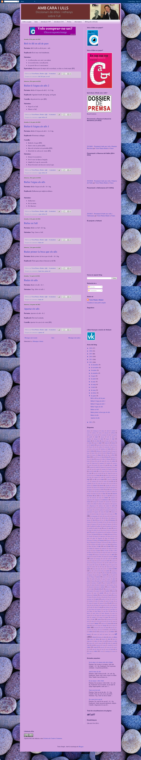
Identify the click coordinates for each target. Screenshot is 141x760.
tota (116, 629)
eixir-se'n (94, 497)
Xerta (88, 653)
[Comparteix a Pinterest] (70, 74)
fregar (88, 524)
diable (110, 489)
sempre (101, 617)
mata (99, 552)
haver (90, 534)
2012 (91, 362)
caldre (113, 461)
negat (88, 566)
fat (107, 514)
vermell (109, 645)
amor (90, 443)
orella (107, 571)
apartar (40, 332)
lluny (95, 546)
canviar (95, 465)
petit (100, 583)
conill (102, 477)
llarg (106, 538)
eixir (88, 497)
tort (105, 629)
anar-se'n (107, 443)
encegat (95, 501)
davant (101, 485)
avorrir (96, 449)
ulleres (97, 639)
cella (116, 471)
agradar (115, 435)
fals (93, 514)
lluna (90, 546)
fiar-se (113, 516)
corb (98, 479)
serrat (99, 619)
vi (89, 649)
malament (97, 548)
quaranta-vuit (90, 599)
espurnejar (89, 512)
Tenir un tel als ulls (94, 690)
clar (104, 473)
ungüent (110, 641)
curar (99, 483)
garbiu (96, 528)
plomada (91, 587)
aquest (98, 445)
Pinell (113, 583)
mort (108, 561)
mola (104, 558)
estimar (113, 512)
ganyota (115, 526)
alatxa (113, 437)
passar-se (105, 577)
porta (103, 591)
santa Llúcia (96, 613)
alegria (107, 439)
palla (103, 573)
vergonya (98, 645)
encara (89, 501)
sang (100, 607)
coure (113, 479)
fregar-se (94, 524)
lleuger (99, 542)
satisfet (88, 615)
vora (102, 651)
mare (98, 550)
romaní (102, 605)
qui (108, 599)
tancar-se (104, 623)
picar (108, 583)
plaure (111, 585)
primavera (89, 595)
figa (92, 518)
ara (102, 445)
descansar (113, 487)
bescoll (113, 453)
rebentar (91, 601)
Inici (53, 338)
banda (104, 451)
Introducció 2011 (59, 22)
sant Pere (106, 611)
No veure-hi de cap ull (95, 699)
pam (108, 573)
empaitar (113, 497)
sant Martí (112, 609)
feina (111, 514)
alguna (89, 441)
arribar (100, 447)
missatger (98, 558)
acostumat (103, 435)
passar (98, 577)
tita (91, 629)
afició (109, 435)
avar (88, 449)
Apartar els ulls (31, 308)
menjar (90, 554)
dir (93, 491)
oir (90, 571)
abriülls (113, 431)
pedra (98, 579)
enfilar (94, 503)
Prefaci (69, 22)
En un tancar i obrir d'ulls (96, 681)
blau (109, 455)
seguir (108, 615)
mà (99, 546)
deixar (113, 485)
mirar (115, 556)
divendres (102, 491)
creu (100, 481)
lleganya (102, 540)
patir (110, 577)
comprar (96, 477)
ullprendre (89, 641)
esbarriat (102, 507)
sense (106, 617)
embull (106, 497)
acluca (100, 433)
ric (114, 603)
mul (105, 562)
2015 (91, 354)
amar (107, 441)
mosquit (113, 560)
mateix (109, 552)
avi (92, 449)
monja (92, 560)
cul (114, 481)
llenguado (93, 542)
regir (112, 601)
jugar (88, 538)
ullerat (91, 639)
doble (108, 491)
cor (93, 479)
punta (90, 597)
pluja (113, 587)
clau (114, 473)
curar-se (105, 483)
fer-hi (101, 516)
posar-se (89, 593)
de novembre (95, 367)
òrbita (102, 571)
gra (109, 530)
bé (100, 453)
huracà (96, 536)
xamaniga (107, 651)
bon (103, 457)
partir (114, 575)
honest (111, 534)
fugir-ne (109, 524)
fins (94, 520)
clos (93, 475)
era (93, 507)
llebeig (95, 540)
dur (109, 496)
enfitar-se (100, 503)
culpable (89, 483)
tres (107, 631)
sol (97, 621)
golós (95, 530)
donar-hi (115, 493)
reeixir (107, 601)
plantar (102, 585)
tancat (109, 623)
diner (115, 489)
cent (90, 473)
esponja (107, 510)
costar (108, 479)
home (106, 534)
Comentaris (93, 291)
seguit (113, 615)
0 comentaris (52, 73)
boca (43, 271)
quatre (97, 599)
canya (101, 465)
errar (97, 507)
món (88, 560)
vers (114, 645)
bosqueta (113, 457)
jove (114, 536)
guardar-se (109, 532)
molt (114, 558)
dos (95, 496)
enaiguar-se (97, 499)
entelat (107, 506)
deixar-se (96, 487)
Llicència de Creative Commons (52, 738)
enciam (113, 501)
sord (105, 621)
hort (116, 534)
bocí (94, 457)
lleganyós (108, 540)
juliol (94, 538)
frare (110, 522)
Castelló (110, 469)
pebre (93, 579)
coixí (112, 475)
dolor (99, 493)
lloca (104, 544)
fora (107, 520)
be (96, 453)
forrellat (100, 522)
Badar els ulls (31, 280)
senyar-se (113, 617)
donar (109, 493)
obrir (115, 569)
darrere (95, 485)
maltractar (104, 548)
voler (95, 651)
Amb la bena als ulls (95, 672)
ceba (95, 471)
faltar (97, 514)
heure (101, 534)
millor (99, 556)
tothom (91, 631)
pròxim (115, 595)
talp (92, 623)
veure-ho (102, 647)
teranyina (96, 627)
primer (46, 271)
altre (98, 441)
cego (108, 471)
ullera (115, 637)
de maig (93, 384)
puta (114, 597)
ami (112, 441)
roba (92, 605)
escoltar (115, 507)
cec (99, 471)
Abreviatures (78, 22)
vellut (109, 643)
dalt (114, 483)
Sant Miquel (98, 611)
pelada (88, 581)
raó (116, 599)
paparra (90, 575)
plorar (102, 587)
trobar (95, 634)
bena (108, 453)
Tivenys (95, 629)
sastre (113, 613)
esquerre (96, 512)
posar (113, 591)
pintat (93, 585)
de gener (93, 396)
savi (93, 615)
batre (93, 453)
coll (116, 475)
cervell (99, 473)
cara (116, 465)
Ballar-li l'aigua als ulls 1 (36, 126)
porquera (91, 591)
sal (87, 607)
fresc (99, 524)
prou (110, 595)
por (112, 589)
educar (113, 495)
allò (94, 441)
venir (114, 643)
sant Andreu (106, 607)
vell (104, 643)
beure (88, 455)
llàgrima (100, 538)
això (108, 437)
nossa (94, 568)
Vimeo (112, 148)
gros (88, 532)
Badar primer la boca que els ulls (40, 251)
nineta (108, 566)
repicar (101, 603)
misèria (92, 558)
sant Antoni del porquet (95, 609)
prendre (102, 593)
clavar (88, 475)
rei (116, 601)
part (109, 575)
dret (100, 495)
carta (88, 469)
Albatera (89, 439)
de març (93, 390)
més (113, 554)
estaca (102, 512)
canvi (90, 465)
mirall (110, 556)
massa (94, 552)
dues (105, 495)
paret (100, 575)
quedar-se (103, 599)
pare (44, 76)
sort (109, 621)
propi (105, 595)
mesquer (89, 556)
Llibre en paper (26, 22)
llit (89, 544)
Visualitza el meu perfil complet (96, 303)
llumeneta (114, 544)
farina (102, 514)
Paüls (88, 579)
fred (114, 522)
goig (90, 530)
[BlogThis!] (64, 74)
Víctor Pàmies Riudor (101, 148)
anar (100, 443)
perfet (88, 583)
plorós (108, 587)
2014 (91, 356)
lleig (88, 542)
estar (107, 512)
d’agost (93, 376)
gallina (98, 526)
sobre (92, 621)
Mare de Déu (105, 550)
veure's (115, 647)
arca (116, 445)
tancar (96, 623)
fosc (105, 522)
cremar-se (94, 481)
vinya (107, 649)
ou (96, 573)
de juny (93, 382)
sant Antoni (114, 607)
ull (49, 76)
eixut (100, 497)
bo (113, 455)
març (94, 550)
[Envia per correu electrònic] (62, 74)
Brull (114, 459)
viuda (90, 651)
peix (114, 579)
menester (115, 552)
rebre (96, 601)
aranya (106, 445)
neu (99, 566)
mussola (96, 564)
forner (94, 522)
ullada (94, 637)
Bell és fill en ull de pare (36, 43)
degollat (107, 485)
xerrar (113, 651)
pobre (88, 589)
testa (111, 627)
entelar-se (101, 506)
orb (98, 571)
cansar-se (115, 463)
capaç (110, 465)
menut (102, 554)
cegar (103, 471)
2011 (91, 422)
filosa (106, 518)
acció (88, 433)
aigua (39, 117)
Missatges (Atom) (38, 341)
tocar (101, 629)
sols (101, 621)
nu (103, 568)
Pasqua (92, 577)
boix (98, 457)
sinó (88, 621)
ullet (109, 639)
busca (93, 461)
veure (88, 647)
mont (97, 560)
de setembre (94, 373)
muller (110, 562)
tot (112, 629)
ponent (107, 589)
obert (110, 569)
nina (103, 566)
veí (95, 643)
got (99, 530)
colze (90, 477)
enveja (88, 507)
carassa (91, 467)
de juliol (93, 379)
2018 (91, 351)
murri (115, 562)
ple (116, 585)
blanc (99, 455)
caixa (108, 461)
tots (96, 631)
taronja (104, 625)
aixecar (102, 437)
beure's (94, 455)
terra (107, 627)
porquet (97, 591)
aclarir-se (94, 433)
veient (99, 643)
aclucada (106, 433)
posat (95, 593)
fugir (104, 524)
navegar (107, 564)
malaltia (91, 548)
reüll (110, 603)
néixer (93, 566)
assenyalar (106, 447)
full (114, 524)
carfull (96, 467)
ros (107, 605)
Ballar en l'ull (31, 223)
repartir (95, 603)
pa (99, 573)
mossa (88, 562)
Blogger (81, 746)
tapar (88, 625)
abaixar (89, 431)
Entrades (92, 287)
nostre (99, 568)
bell (39, 76)
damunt (89, 485)
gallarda (93, 526)
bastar (113, 451)
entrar (113, 506)
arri (95, 447)
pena (93, 581)
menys (108, 554)
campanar (101, 463)
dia (106, 489)
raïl (112, 599)
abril (108, 431)
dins (90, 491)
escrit (95, 510)
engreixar (114, 503)
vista (111, 649)
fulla (88, 526)
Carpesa (102, 467)
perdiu (108, 581)
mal (109, 546)
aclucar (113, 433)
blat (104, 455)
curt (110, 483)
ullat (105, 637)
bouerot (98, 459)
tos (109, 629)
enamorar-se (105, 500)
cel (112, 471)
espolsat (101, 510)
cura (94, 483)
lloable (99, 544)
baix (114, 449)
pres (108, 593)
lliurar (93, 544)
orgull (88, 573)
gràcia (113, 530)
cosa (102, 479)
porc (116, 589)
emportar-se (90, 499)
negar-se (113, 564)
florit (98, 520)
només (88, 569)
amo (116, 441)
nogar (113, 566)
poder (97, 589)
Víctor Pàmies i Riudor (38, 73)
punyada (105, 597)
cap (106, 465)
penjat (98, 581)
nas (102, 565)
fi (109, 516)
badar (39, 271)
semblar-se (94, 617)
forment (89, 522)
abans (102, 431)
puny (100, 597)
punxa (95, 597)
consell (107, 477)
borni (107, 457)
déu (102, 489)
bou (93, 459)
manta (115, 548)
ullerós (103, 639)
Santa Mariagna (105, 613)
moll (109, 558)
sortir (114, 621)
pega (104, 579)
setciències (109, 619)
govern (104, 530)
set (104, 619)
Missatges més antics (74, 338)
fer (116, 514)
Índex (36, 22)
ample (95, 443)
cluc (102, 475)
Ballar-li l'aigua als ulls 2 (36, 85)
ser (47, 76)
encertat (107, 501)
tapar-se (94, 625)
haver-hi (96, 534)
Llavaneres (89, 540)
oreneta (113, 571)
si (114, 619)
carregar (108, 467)
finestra (88, 520)
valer (115, 641)
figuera (97, 518)
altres (103, 441)
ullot (114, 639)
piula (98, 585)
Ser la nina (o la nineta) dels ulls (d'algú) (101, 662)
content (113, 477)
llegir (114, 540)
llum (109, 544)
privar (101, 595)
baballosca (103, 449)
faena (88, 514)
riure (88, 605)
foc (103, 520)
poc (93, 589)
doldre (113, 491)
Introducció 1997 (46, 22)
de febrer (94, 393)
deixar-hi (89, 487)
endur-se (89, 503)
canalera (108, 463)
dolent (94, 493)
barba (109, 451)
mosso (100, 562)
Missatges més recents (31, 338)
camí (88, 463)
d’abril (93, 387)
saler (91, 607)
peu (104, 583)
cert (94, 473)
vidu (93, 649)
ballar (43, 117)
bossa (88, 459)
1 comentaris (52, 170)
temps (113, 625)
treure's (89, 634)
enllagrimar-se (92, 506)
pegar (108, 579)
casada (97, 469)
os (92, 573)
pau (114, 577)
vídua (98, 649)
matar (104, 552)
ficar (88, 518)
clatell (109, 473)
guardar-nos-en (101, 532)
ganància (109, 526)
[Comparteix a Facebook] (68, 74)
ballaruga (98, 451)
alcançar (96, 439)
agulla (90, 437)
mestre (94, 556)
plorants (97, 587)
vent (88, 645)
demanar (102, 487)
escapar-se (108, 507)
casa (93, 469)
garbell (90, 528)
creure (105, 481)
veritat (103, 645)
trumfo (106, 634)
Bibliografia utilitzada (91, 22)
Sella (88, 617)
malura (110, 548)
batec (88, 453)
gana (103, 526)
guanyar (93, 532)
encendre (101, 501)
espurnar (113, 510)
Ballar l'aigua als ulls (34, 182)
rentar (90, 603)
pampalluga (114, 573)
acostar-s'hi (96, 435)
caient (103, 461)
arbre (111, 445)
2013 (91, 359)
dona (104, 493)
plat (107, 585)
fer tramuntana (94, 516)
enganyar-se (107, 503)
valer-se (90, 643)
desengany (89, 489)
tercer (102, 627)
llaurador (112, 538)
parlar (104, 575)
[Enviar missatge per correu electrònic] (58, 73)
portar (107, 591)
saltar (96, 607)
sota (88, 623)
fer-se (106, 516)
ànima (113, 443)
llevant (105, 542)
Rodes (97, 605)
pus (110, 597)
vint (102, 649)
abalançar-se (96, 431)
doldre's (89, 493)
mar (90, 550)
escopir (90, 510)
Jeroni (109, 536)
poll (102, 589)
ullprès (95, 641)
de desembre (95, 365)
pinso (88, 585)
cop (88, 479)
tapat (99, 625)
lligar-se (115, 542)
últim (101, 641)
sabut (114, 605)
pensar (103, 581)
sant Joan (105, 609)
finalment (113, 518)
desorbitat (96, 489)
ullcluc (110, 637)
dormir (90, 496)
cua (110, 481)
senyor (88, 619)
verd (92, 645)
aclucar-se (89, 435)
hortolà (90, 536)
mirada (105, 556)
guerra (115, 532)
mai (105, 546)
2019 (91, 348)
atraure (113, 447)
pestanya (94, 583)
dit (97, 491)
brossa (108, 459)
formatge (112, 520)
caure (115, 469)
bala (88, 451)
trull (101, 634)
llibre (110, 542)
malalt (115, 546)
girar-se (115, 528)
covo (88, 481)
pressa (113, 593)
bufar (88, 461)
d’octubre (94, 370)
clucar (107, 475)
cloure (97, 475)
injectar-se (102, 536)
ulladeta (100, 637)
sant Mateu (89, 611)
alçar (102, 439)
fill (42, 76)
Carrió (113, 467)
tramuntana (101, 631)
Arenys (90, 447)
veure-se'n (109, 647)
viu (116, 649)
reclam (101, 601)
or (94, 571)
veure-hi (96, 647)
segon (98, 615)
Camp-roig (94, 463)
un (105, 641)
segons (103, 615)
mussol (90, 564)
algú (113, 439)
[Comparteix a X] (66, 74)
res (106, 603)
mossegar (94, 562)
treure (112, 631)
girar (110, 528)
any (88, 445)
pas (88, 577)
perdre (113, 581)
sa (110, 605)
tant (114, 623)
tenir (88, 627)
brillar (103, 459)
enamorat (113, 499)
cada (98, 461)
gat (100, 528)
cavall (90, 471)
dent (107, 487)
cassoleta (103, 469)
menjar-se (97, 554)
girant (105, 528)
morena (103, 560)
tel (109, 625)
